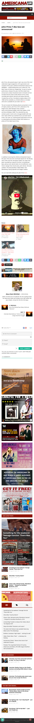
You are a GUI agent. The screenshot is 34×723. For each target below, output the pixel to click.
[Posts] (7, 605)
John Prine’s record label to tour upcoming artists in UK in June (22, 234)
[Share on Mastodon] (22, 56)
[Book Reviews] (5, 691)
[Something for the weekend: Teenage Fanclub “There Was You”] (17, 530)
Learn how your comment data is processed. (16, 352)
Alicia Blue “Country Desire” (8, 547)
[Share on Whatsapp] (19, 56)
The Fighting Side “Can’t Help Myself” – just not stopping (20, 700)
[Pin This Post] (11, 56)
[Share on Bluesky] (28, 56)
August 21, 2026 (11, 540)
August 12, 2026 (13, 679)
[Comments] (27, 605)
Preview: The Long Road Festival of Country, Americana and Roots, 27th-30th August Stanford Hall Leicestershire (16, 646)
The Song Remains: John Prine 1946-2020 (8, 233)
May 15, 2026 (13, 694)
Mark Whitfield (17, 33)
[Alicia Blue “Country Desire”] (5, 577)
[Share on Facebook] (3, 56)
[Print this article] (16, 56)
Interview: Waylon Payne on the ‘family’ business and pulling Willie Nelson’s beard (20, 668)
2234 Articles (24, 294)
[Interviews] (5, 660)
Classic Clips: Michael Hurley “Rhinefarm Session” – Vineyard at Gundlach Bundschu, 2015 (24, 545)
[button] (32, 14)
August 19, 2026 (13, 662)
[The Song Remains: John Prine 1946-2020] (8, 228)
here (24, 101)
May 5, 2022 (12, 711)
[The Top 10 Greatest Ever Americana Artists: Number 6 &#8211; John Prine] (8, 245)
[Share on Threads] (30, 56)
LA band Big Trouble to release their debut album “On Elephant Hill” (9, 558)
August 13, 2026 (13, 670)
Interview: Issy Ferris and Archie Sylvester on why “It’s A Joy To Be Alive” (20, 659)
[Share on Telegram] (25, 56)
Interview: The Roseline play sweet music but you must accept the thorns (20, 676)
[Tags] (17, 605)
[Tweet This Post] (5, 56)
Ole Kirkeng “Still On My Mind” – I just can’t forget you (19, 709)
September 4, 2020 (7, 33)
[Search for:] (17, 17)
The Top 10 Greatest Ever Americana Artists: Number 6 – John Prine (8, 251)
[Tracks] (5, 701)
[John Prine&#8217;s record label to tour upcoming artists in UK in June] (22, 228)
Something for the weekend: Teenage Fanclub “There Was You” (16, 535)
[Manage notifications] (30, 719)
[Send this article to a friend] (14, 56)
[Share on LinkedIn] (8, 56)
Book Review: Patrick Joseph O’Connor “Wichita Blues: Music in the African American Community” (19, 691)
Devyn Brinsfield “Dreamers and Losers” (24, 559)
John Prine (8, 264)
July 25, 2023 (12, 703)
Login (30, 328)
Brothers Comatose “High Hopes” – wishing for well (17, 633)
